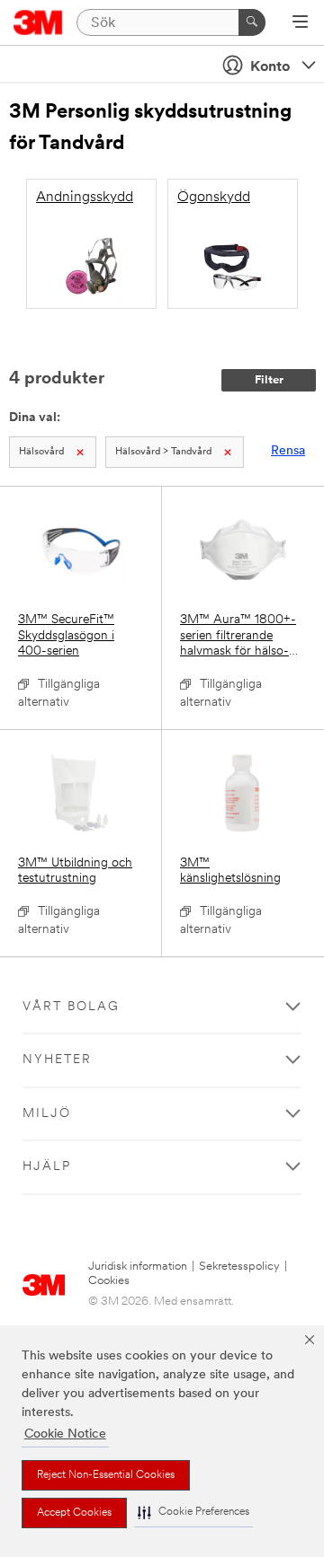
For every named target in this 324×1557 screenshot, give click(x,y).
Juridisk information (137, 1266)
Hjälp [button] (46, 1167)
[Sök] (252, 22)
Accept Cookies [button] (74, 1513)
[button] (193, 1512)
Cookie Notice (65, 1434)
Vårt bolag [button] (71, 1007)
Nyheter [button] (57, 1060)
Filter (269, 380)
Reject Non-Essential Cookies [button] (106, 1475)
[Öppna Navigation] (300, 23)
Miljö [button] (46, 1114)
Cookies (109, 1281)
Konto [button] (270, 67)
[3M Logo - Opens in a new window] (38, 22)
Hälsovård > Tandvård (163, 452)
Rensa (288, 451)
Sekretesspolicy (239, 1266)
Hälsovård (41, 452)
